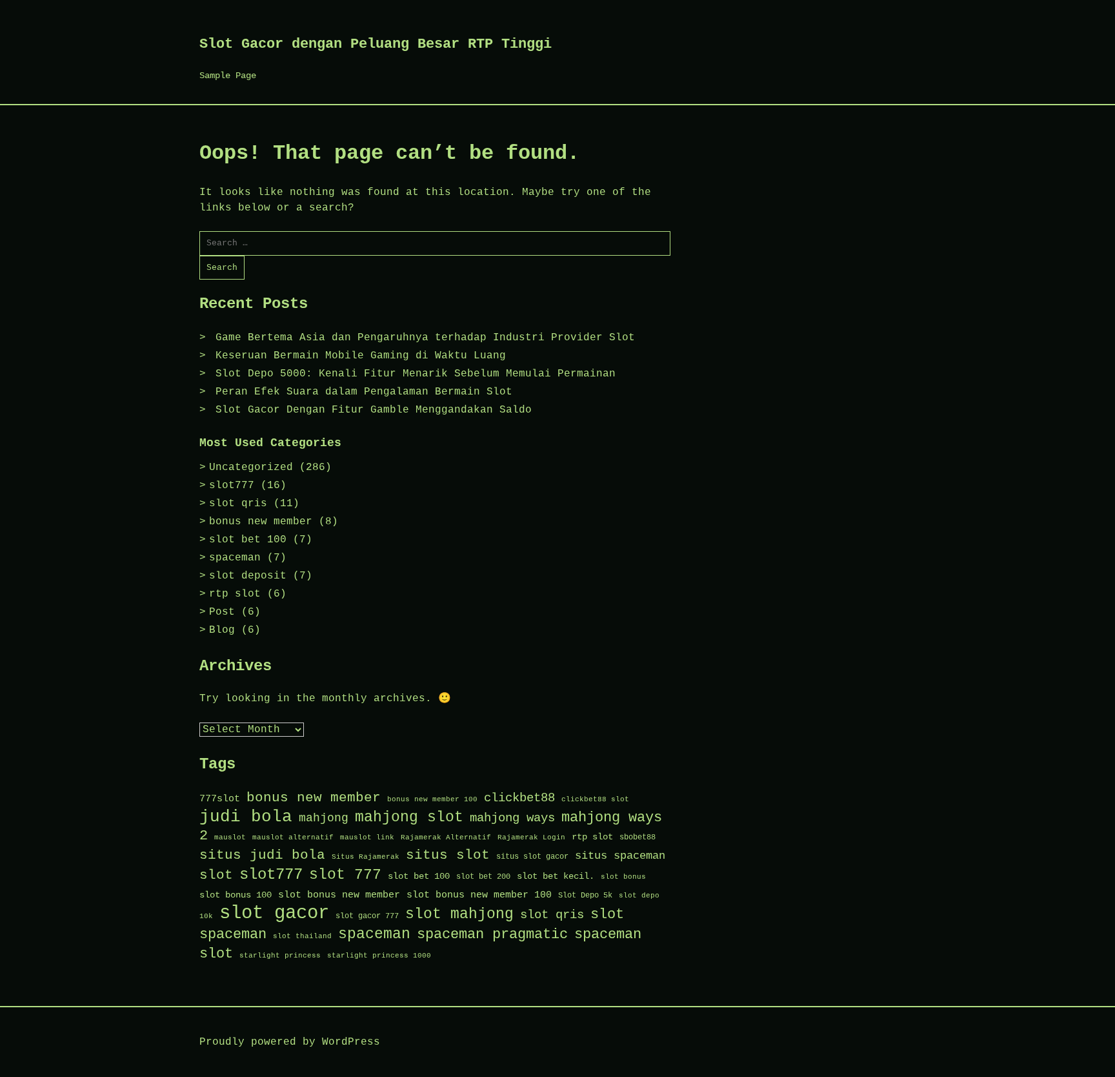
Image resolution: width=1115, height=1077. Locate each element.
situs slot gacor (532, 856)
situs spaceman (620, 856)
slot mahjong (459, 914)
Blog (222, 630)
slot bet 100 (247, 540)
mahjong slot (409, 817)
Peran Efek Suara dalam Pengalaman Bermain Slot (364, 392)
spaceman (235, 558)
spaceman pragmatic (492, 935)
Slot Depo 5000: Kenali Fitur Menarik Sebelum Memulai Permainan (416, 374)
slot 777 (345, 875)
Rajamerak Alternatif (446, 837)
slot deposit (247, 576)
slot (216, 875)
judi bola (245, 817)
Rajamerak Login (531, 837)
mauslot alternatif (293, 837)
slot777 (231, 485)
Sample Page (227, 75)
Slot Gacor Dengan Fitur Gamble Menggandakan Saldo (374, 410)
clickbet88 (519, 798)
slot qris (238, 503)
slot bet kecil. (555, 876)
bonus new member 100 (432, 799)
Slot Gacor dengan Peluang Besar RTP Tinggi (375, 44)
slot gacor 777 (367, 916)
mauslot (230, 837)
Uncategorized (251, 467)
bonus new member (260, 522)
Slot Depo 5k (585, 895)
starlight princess (280, 955)
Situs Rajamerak (365, 857)
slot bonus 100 (235, 895)
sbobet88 (637, 837)
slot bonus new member (339, 895)
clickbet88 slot (595, 799)
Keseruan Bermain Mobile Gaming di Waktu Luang (361, 356)
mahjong (323, 818)
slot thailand (302, 936)
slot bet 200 (483, 876)
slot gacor (274, 913)
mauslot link (367, 837)
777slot (219, 799)
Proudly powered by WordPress (289, 1042)
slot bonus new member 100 (479, 895)
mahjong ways (512, 818)
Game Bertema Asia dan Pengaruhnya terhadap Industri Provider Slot (425, 338)
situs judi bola (262, 855)
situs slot (448, 855)
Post (222, 612)
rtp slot (235, 594)
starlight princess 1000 (379, 955)
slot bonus (623, 877)
